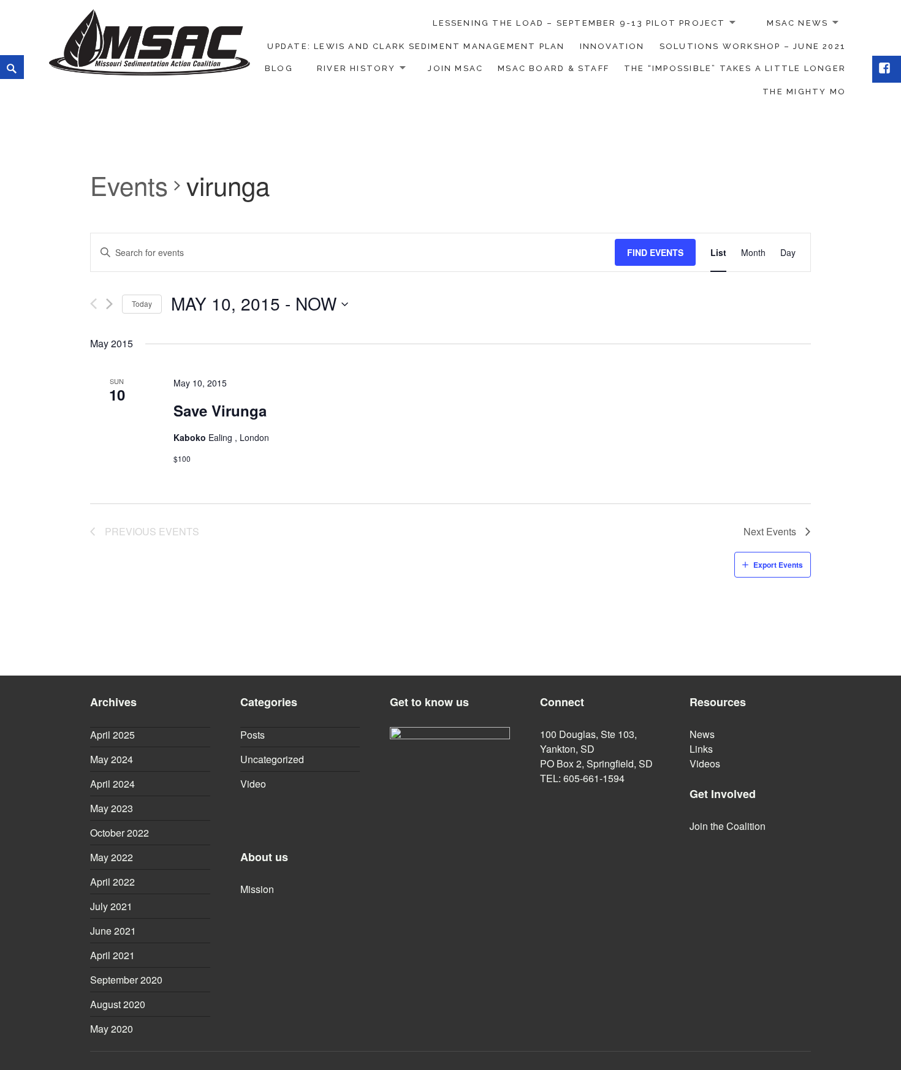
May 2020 (111, 1029)
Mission (257, 889)
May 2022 (111, 857)
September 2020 (126, 980)
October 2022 (119, 833)
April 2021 (112, 955)
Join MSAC (455, 68)
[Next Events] (109, 303)
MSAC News (797, 23)
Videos (705, 763)
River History (356, 68)
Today (142, 303)
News (702, 734)
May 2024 (111, 759)
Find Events (655, 252)
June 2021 (113, 931)
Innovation (612, 46)
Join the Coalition (728, 826)
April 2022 (112, 882)
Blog (279, 68)
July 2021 (111, 906)
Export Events (778, 564)
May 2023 (111, 808)
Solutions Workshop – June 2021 (753, 46)
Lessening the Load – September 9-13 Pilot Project (579, 23)
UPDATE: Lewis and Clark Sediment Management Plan (416, 46)
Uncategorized (272, 759)
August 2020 (117, 1004)
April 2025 (112, 735)
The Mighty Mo (804, 91)
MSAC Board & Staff (553, 68)
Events (129, 185)
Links (701, 749)
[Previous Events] (93, 303)
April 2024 (112, 784)
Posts (252, 735)
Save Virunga (220, 410)
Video (253, 784)
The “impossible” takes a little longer (735, 68)
